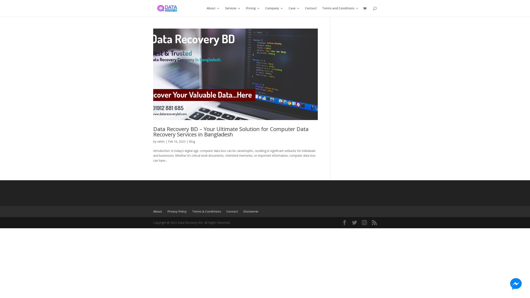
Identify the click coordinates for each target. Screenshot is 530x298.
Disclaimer (251, 211)
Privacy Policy (177, 211)
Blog (192, 141)
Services (230, 8)
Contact (311, 8)
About (211, 8)
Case (292, 8)
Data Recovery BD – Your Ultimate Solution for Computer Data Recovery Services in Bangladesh (230, 131)
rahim (161, 141)
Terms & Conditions (206, 211)
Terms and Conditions (338, 8)
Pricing (251, 8)
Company (272, 8)
